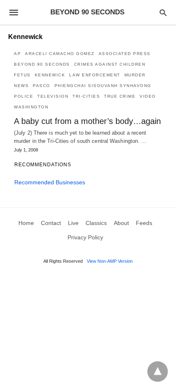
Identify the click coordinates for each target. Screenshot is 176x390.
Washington (31, 107)
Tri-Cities (86, 96)
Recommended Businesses (49, 182)
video (148, 96)
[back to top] (157, 371)
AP (17, 53)
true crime (119, 96)
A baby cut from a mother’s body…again (87, 121)
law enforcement (94, 75)
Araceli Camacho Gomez (60, 53)
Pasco (41, 85)
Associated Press (125, 53)
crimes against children (110, 64)
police (23, 96)
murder (135, 75)
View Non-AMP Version (110, 261)
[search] (163, 12)
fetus (22, 75)
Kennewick (50, 75)
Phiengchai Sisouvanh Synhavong (102, 85)
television (52, 96)
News (21, 85)
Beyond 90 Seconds (42, 64)
